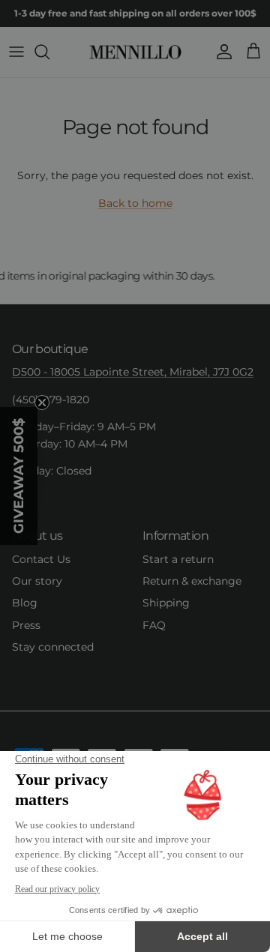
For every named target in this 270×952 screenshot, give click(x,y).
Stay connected (53, 647)
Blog (25, 602)
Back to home (135, 203)
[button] (19, 476)
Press (26, 625)
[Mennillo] (135, 52)
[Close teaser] (42, 402)
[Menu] (16, 51)
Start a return (178, 559)
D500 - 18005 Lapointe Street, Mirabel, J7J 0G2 (133, 372)
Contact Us (41, 559)
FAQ (154, 625)
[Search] (49, 51)
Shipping (166, 602)
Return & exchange (192, 581)
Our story (37, 581)
